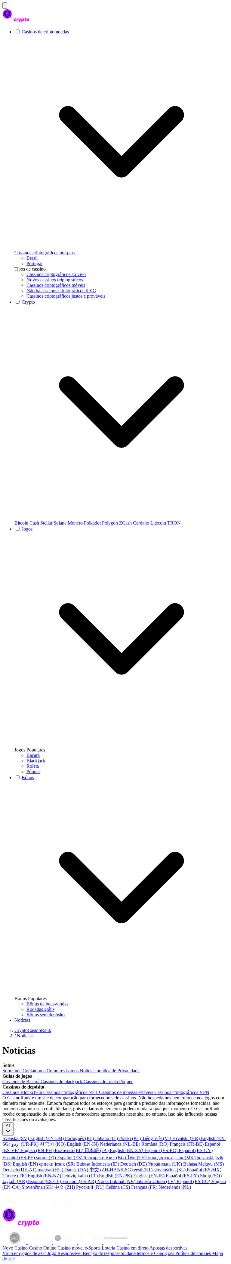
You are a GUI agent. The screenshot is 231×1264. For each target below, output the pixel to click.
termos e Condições (156, 1253)
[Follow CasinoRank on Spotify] (62, 1201)
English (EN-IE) (149, 1175)
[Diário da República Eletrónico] (40, 1242)
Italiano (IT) (107, 1138)
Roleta (32, 766)
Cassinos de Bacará (21, 1081)
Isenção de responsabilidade (110, 1253)
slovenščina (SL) (170, 1169)
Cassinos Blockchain (22, 1092)
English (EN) (26, 1163)
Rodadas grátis (40, 1009)
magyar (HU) (51, 1169)
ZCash (126, 522)
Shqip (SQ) (211, 1175)
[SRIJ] (90, 1242)
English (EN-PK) (116, 1175)
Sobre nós (12, 1070)
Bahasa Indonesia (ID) (98, 1163)
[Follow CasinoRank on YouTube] (48, 1201)
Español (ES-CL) (45, 1181)
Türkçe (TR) (15, 1175)
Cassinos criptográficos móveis (55, 285)
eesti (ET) (144, 1169)
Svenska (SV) (16, 1138)
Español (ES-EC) (161, 1150)
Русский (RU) (91, 1187)
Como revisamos (63, 1070)
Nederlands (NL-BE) (120, 1144)
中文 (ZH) (65, 1187)
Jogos (27, 528)
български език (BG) (105, 1157)
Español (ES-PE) (19, 1157)
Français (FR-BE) (187, 1144)
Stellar (47, 522)
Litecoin (158, 522)
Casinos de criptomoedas (45, 31)
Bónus (28, 777)
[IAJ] (65, 1242)
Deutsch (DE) (134, 1163)
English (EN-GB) (47, 1138)
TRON (174, 522)
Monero (76, 522)
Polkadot (93, 522)
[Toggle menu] (4, 5)
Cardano (141, 522)
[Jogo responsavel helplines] (116, 1242)
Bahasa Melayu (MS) (203, 1163)
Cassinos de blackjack (62, 1081)
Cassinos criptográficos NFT (71, 1092)
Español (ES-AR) (79, 1181)
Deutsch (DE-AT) (20, 1169)
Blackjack (35, 760)
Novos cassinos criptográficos (54, 279)
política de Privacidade (118, 1070)
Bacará (33, 755)
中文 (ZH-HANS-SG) (111, 1169)
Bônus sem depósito (45, 1014)
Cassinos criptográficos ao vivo (56, 274)
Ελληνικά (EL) (70, 1150)
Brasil (32, 258)
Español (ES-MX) (204, 1169)
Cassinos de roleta (101, 1081)
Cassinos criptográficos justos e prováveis (65, 296)
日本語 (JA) (97, 1150)
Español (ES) (70, 1157)
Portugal (34, 263)
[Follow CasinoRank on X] (35, 1201)
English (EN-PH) (37, 1150)
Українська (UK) (165, 1163)
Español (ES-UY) (196, 1150)
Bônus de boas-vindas (47, 1003)
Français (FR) (145, 1187)
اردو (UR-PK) (25, 1144)
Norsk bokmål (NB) (117, 1181)
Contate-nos (35, 1070)
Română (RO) (155, 1144)
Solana (61, 522)
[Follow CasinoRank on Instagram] (22, 1201)
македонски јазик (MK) (172, 1157)
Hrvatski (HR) (186, 1138)
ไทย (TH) (137, 1157)
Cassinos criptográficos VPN (181, 1092)
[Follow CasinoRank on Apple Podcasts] (75, 1201)
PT (8, 1125)
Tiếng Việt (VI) (157, 1138)
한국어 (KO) (53, 1144)
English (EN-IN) (83, 1144)
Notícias (22, 1020)
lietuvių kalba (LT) (80, 1175)
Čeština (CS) (118, 1187)
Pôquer (33, 771)
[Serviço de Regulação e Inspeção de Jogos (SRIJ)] (15, 1242)
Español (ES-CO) (194, 1181)
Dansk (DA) (76, 1169)
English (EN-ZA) (127, 1150)
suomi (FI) (46, 1157)
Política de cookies (193, 1253)
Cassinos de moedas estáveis (126, 1092)
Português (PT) (80, 1138)
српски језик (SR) (57, 1163)
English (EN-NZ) (45, 1175)
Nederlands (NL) (175, 1187)
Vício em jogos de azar (24, 1253)
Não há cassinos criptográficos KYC (61, 290)
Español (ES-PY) (183, 1175)
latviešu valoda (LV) (157, 1181)
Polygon (110, 522)
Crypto (28, 302)
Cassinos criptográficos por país (44, 252)
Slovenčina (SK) (38, 1187)
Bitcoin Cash (27, 522)
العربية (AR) (15, 1181)
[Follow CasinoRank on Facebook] (9, 1201)
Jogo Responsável (65, 1253)
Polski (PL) (130, 1138)
